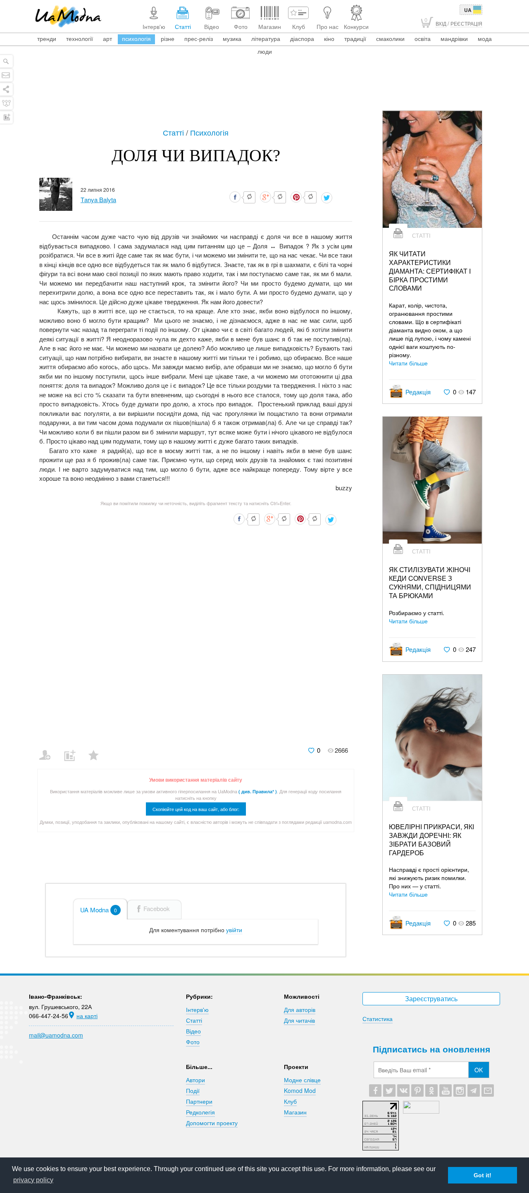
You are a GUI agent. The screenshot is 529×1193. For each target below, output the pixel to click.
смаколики (390, 38)
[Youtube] (445, 1090)
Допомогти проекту (212, 1123)
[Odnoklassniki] (431, 1090)
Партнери (199, 1101)
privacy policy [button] (33, 1179)
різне (167, 38)
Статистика (377, 1018)
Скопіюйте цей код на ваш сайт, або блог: (196, 809)
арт (107, 38)
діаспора (302, 38)
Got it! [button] (482, 1175)
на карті (87, 1016)
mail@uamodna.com (56, 1035)
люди (264, 51)
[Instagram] (459, 1090)
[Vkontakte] (403, 1090)
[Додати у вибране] (97, 749)
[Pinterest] (417, 1090)
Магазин (295, 1112)
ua (468, 10)
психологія (136, 38)
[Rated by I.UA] (421, 1111)
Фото (193, 1042)
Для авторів (299, 1009)
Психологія (209, 132)
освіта (423, 38)
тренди (46, 38)
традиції (355, 38)
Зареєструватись (431, 998)
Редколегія (200, 1112)
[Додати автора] (48, 749)
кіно (329, 38)
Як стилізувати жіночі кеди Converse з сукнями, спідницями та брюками (430, 582)
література (265, 38)
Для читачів (299, 1020)
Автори (195, 1080)
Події (193, 1090)
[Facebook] (375, 1090)
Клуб (290, 1101)
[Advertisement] (264, 87)
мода (485, 38)
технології (79, 38)
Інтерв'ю (197, 1009)
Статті (174, 132)
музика (232, 38)
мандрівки (454, 38)
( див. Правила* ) (257, 791)
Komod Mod (300, 1090)
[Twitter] (389, 1090)
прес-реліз (198, 38)
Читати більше (408, 363)
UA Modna (98, 909)
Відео (193, 1031)
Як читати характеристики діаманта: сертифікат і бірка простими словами (430, 271)
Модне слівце (302, 1080)
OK (478, 1070)
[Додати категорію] (73, 749)
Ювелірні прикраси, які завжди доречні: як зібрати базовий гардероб (431, 840)
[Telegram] (473, 1090)
